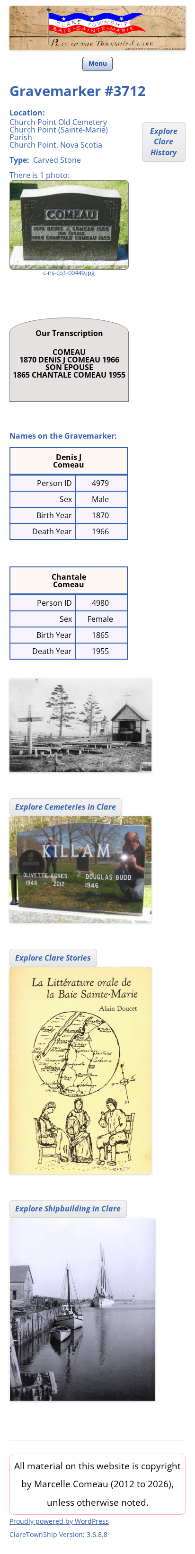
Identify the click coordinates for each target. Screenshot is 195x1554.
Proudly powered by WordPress (59, 1521)
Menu (98, 63)
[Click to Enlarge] (68, 225)
